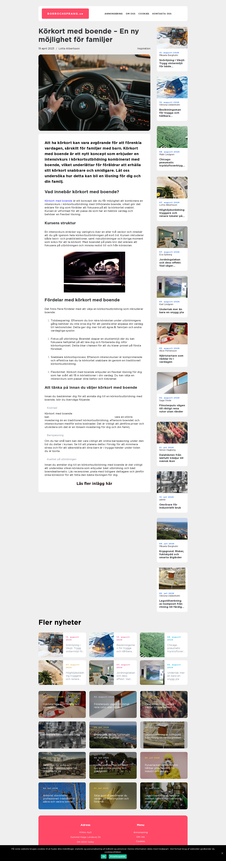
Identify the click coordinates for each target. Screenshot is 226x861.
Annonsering (114, 13)
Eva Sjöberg (165, 255)
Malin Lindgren (166, 154)
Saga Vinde (165, 400)
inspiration (143, 48)
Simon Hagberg (167, 450)
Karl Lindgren (166, 304)
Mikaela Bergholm (168, 55)
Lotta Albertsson (69, 48)
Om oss (130, 13)
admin (162, 500)
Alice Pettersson (168, 351)
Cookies (143, 13)
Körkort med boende (58, 200)
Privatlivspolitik (117, 856)
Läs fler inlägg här (94, 483)
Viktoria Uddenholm (169, 105)
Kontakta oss (161, 13)
